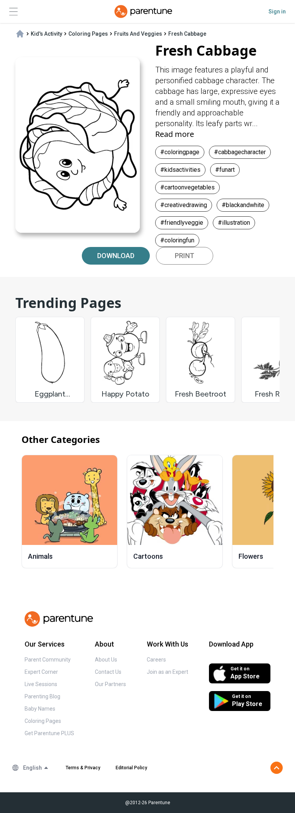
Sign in (277, 11)
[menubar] (36, 768)
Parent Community (48, 660)
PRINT (184, 256)
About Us (106, 660)
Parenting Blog (42, 696)
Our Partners (110, 684)
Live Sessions (41, 684)
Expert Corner (41, 672)
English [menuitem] (32, 768)
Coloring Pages (43, 721)
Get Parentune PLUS (49, 733)
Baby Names (40, 709)
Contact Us (108, 672)
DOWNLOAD (115, 256)
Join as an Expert (167, 672)
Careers (156, 660)
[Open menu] (13, 12)
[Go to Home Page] (143, 11)
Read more (174, 134)
